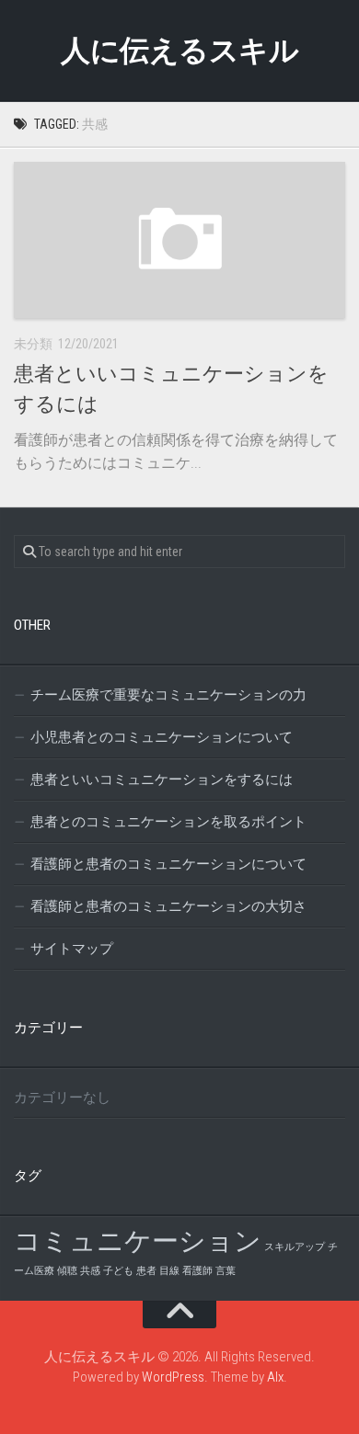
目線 (169, 1271)
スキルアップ (294, 1247)
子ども (118, 1271)
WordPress (173, 1377)
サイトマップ (71, 948)
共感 (90, 1271)
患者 (146, 1271)
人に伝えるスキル (179, 50)
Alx (275, 1377)
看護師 (197, 1271)
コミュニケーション (137, 1241)
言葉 (225, 1271)
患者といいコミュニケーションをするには (161, 779)
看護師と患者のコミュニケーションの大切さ (168, 906)
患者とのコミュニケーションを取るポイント (168, 822)
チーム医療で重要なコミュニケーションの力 (168, 695)
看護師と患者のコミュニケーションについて (168, 864)
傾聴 (67, 1271)
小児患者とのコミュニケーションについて (161, 737)
